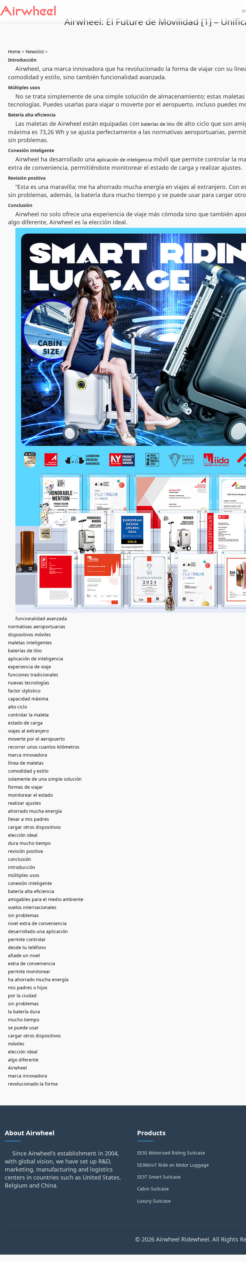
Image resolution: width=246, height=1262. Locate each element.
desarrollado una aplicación (38, 931)
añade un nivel (24, 955)
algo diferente (23, 1060)
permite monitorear (29, 971)
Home (14, 51)
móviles (16, 1044)
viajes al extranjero (28, 731)
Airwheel (17, 1068)
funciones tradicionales (33, 675)
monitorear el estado (30, 795)
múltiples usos (23, 875)
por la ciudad (22, 995)
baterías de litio (158, 124)
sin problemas (23, 915)
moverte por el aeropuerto (36, 739)
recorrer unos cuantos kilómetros (43, 747)
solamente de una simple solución (45, 779)
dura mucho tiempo (29, 843)
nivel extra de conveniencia (37, 923)
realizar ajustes (24, 803)
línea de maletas (26, 763)
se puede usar (23, 1028)
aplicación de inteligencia (124, 160)
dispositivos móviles (29, 634)
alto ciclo (17, 707)
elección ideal (22, 835)
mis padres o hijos (27, 987)
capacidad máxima (28, 699)
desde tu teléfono (27, 947)
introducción (21, 867)
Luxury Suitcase (154, 1201)
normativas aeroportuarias (36, 626)
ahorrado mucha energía (35, 811)
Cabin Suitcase (153, 1189)
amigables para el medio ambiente (45, 899)
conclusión (19, 859)
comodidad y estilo (28, 771)
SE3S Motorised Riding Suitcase (171, 1153)
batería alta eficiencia (31, 891)
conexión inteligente (30, 883)
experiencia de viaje (29, 667)
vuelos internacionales (32, 907)
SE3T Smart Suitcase (159, 1177)
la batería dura (24, 1012)
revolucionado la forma (33, 1084)
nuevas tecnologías (28, 683)
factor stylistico (24, 691)
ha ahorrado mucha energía (38, 979)
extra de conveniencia (31, 963)
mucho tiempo (23, 1020)
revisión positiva (25, 851)
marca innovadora (27, 755)
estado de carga (25, 723)
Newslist (35, 51)
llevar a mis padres (28, 819)
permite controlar (27, 939)
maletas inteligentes (30, 643)
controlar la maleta (28, 715)
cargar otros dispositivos (34, 827)
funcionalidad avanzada (41, 618)
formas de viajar (25, 787)
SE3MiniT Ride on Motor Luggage (173, 1165)
